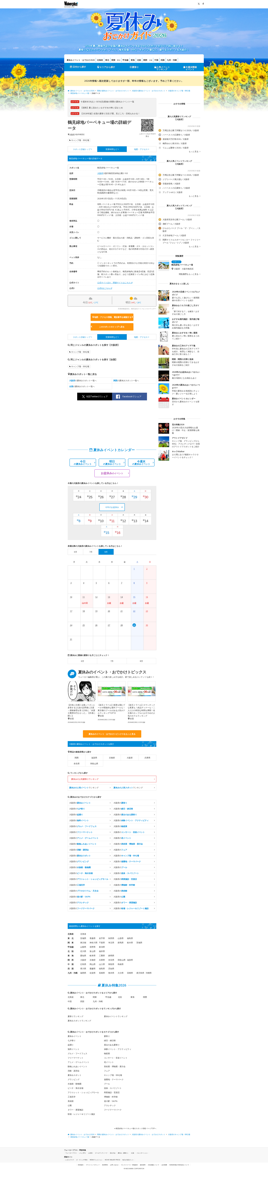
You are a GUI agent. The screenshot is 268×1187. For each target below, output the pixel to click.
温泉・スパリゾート (113, 1088)
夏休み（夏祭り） (123, 1153)
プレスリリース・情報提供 (129, 1165)
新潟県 (102, 947)
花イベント (109, 1062)
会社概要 (164, 1165)
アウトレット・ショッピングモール (83, 1092)
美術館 (71, 1101)
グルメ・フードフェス (77, 1053)
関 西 (71, 960)
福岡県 (83, 973)
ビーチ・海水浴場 (75, 1088)
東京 (118, 60)
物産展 (107, 1053)
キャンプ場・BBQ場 (80, 140)
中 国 (71, 964)
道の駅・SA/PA (110, 1101)
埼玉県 (111, 942)
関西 (145, 60)
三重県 (102, 955)
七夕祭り (72, 1040)
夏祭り (135, 67)
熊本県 (111, 973)
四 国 (71, 968)
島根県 (121, 964)
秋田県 (111, 938)
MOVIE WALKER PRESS (112, 1160)
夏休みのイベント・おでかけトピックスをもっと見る (112, 734)
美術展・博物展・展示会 (114, 1066)
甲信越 (125, 60)
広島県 (83, 964)
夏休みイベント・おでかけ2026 (81, 60)
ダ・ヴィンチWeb (81, 1160)
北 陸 (71, 951)
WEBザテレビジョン (96, 1160)
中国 (156, 60)
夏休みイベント (74, 1036)
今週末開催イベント (191, 68)
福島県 (130, 938)
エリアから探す (107, 67)
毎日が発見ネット (128, 1160)
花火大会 (112, 1153)
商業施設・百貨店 (112, 1092)
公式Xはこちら (103, 288)
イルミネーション (142, 1153)
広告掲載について (153, 1165)
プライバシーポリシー (93, 1165)
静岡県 (111, 955)
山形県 (121, 938)
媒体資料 (143, 1165)
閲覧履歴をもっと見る (189, 274)
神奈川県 (93, 942)
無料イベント (73, 1049)
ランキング (84, 787)
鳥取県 (111, 964)
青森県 (92, 938)
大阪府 (72, 134)
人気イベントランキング (163, 68)
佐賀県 (92, 973)
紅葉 (132, 1153)
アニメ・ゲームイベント (78, 1062)
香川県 (83, 968)
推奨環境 (105, 1165)
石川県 (83, 951)
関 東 (71, 942)
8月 (141, 661)
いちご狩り (82, 1153)
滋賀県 (94, 757)
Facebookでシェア (131, 396)
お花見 (90, 1153)
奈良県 (77, 763)
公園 (70, 1105)
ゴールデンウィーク (101, 1153)
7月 (111, 661)
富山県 (92, 951)
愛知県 (83, 955)
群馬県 (121, 942)
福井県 (102, 951)
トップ (82, 149)
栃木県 (130, 942)
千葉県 (102, 942)
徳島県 (102, 968)
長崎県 (102, 973)
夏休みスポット (74, 1075)
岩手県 (102, 938)
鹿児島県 (140, 973)
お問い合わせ (114, 1165)
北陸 (139, 60)
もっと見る (194, 151)
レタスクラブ (69, 1160)
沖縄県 (149, 973)
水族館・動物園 (74, 1083)
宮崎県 (130, 973)
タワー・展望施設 (75, 1109)
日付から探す (79, 66)
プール (107, 1083)
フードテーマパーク (113, 1109)
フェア (107, 1070)
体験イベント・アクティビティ (117, 1049)
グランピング (73, 1079)
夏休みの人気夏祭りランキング (85, 779)
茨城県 (139, 942)
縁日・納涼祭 (110, 1040)
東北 (107, 60)
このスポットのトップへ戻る (112, 326)
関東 (113, 60)
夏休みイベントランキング (115, 1016)
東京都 (83, 942)
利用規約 (80, 1165)
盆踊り (71, 1044)
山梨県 (83, 947)
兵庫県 (147, 757)
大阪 (150, 60)
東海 (133, 60)
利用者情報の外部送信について (179, 1165)
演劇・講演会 (73, 1070)
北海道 (100, 60)
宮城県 (83, 938)
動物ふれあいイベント (77, 1066)
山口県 (102, 964)
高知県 (111, 968)
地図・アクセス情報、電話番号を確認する (112, 317)
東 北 (71, 938)
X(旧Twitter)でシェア (97, 396)
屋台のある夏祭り (112, 1044)
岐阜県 (92, 955)
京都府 (112, 757)
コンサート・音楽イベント (115, 1057)
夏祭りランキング (75, 1016)
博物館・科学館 (111, 1096)
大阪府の (80, 802)
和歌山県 (94, 763)
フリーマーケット (75, 1057)
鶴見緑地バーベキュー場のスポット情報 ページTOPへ (135, 1128)
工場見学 (72, 1096)
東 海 (71, 955)
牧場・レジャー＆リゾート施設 (81, 1114)
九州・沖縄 (172, 60)
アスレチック (110, 1105)
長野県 (92, 947)
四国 (163, 60)
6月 (82, 661)
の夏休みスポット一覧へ (83, 380)
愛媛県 (92, 968)
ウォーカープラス (71, 1153)
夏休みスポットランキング (79, 1020)
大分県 (121, 973)
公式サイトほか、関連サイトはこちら (114, 282)
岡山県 (92, 964)
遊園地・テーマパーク (114, 1079)
